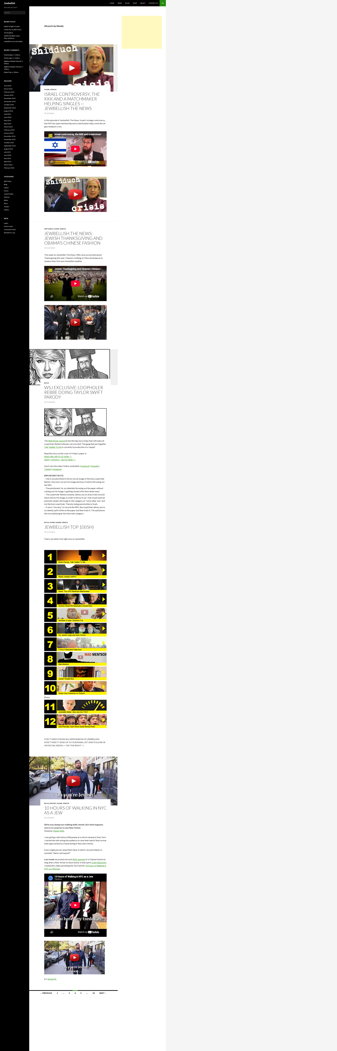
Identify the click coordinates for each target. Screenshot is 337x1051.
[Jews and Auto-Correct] (75, 630)
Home (46, 89)
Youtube (94, 466)
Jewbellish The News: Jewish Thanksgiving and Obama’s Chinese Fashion (73, 238)
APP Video (48, 229)
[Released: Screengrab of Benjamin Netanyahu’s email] (75, 600)
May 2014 (7, 120)
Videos (53, 89)
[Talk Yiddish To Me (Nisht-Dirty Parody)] (75, 557)
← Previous (46, 993)
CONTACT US (153, 3)
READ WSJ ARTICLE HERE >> (58, 456)
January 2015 (8, 95)
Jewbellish (9, 3)
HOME (112, 3)
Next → (103, 993)
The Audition (8, 33)
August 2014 (8, 111)
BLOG (127, 3)
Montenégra (8, 55)
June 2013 (7, 155)
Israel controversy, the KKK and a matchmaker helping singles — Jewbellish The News (72, 101)
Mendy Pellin (58, 831)
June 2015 (7, 86)
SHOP (135, 3)
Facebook (84, 466)
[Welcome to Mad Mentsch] (75, 659)
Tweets (6, 207)
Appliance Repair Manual (12, 61)
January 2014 (8, 133)
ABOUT (142, 3)
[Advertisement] (142, 32)
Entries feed (8, 226)
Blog (46, 383)
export (52, 803)
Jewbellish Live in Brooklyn (13, 41)
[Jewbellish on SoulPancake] (75, 721)
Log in (6, 223)
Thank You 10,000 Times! (13, 30)
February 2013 (9, 168)
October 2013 (9, 143)
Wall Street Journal (56, 440)
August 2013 (8, 149)
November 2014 (10, 101)
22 (94, 993)
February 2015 (9, 92)
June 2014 (7, 117)
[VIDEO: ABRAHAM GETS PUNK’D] (75, 615)
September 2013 (10, 146)
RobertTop (7, 72)
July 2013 (7, 152)
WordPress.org (9, 233)
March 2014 (8, 127)
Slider (58, 522)
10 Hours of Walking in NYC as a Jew (75, 810)
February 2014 (9, 130)
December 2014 (9, 98)
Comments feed (10, 229)
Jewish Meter (9, 194)
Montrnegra (8, 58)
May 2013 (7, 158)
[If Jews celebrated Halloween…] (75, 644)
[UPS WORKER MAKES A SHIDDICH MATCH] (75, 586)
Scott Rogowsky (99, 862)
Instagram (57, 469)
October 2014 (9, 105)
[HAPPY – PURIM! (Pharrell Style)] (75, 571)
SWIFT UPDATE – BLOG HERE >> (60, 459)
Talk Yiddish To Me (53, 447)
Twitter (47, 469)
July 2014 (7, 114)
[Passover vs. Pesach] (75, 688)
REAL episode (79, 859)
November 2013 (10, 139)
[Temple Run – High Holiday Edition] (75, 673)
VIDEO (120, 3)
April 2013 (7, 162)
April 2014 (7, 124)
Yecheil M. (52, 979)
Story (6, 203)
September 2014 (10, 108)
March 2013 (8, 165)
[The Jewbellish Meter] (75, 706)
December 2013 (9, 136)
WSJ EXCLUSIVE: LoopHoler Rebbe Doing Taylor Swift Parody (73, 392)
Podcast (7, 197)
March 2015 (8, 89)
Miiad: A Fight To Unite (12, 26)
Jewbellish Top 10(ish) (69, 527)
